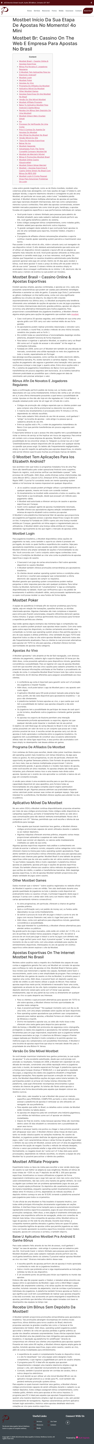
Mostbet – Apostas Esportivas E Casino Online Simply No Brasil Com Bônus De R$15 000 (35, 171)
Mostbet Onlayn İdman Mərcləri (32, 165)
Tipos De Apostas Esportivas (31, 140)
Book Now (88, 11)
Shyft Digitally (83, 1437)
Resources (46, 11)
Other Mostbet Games (28, 91)
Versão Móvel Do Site (28, 138)
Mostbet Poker (25, 80)
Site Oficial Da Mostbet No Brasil (33, 135)
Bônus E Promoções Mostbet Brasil (34, 157)
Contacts (78, 11)
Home (29, 11)
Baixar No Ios (25, 143)
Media (61, 11)
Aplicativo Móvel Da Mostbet (31, 88)
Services (37, 11)
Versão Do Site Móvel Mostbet (32, 99)
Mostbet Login (25, 77)
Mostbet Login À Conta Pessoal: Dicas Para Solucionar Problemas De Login (33, 179)
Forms (54, 11)
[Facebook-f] (91, 2)
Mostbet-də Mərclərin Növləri (32, 154)
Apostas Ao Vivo (26, 83)
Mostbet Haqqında (27, 146)
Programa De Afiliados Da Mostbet (34, 86)
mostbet (75, 314)
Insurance (69, 11)
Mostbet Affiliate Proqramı (30, 102)
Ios (20, 121)
